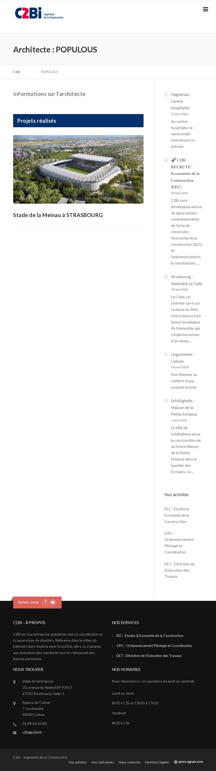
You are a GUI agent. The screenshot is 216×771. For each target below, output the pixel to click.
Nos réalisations (102, 762)
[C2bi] (39, 12)
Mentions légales (157, 762)
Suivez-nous (28, 602)
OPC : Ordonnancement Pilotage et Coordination (179, 542)
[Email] (53, 602)
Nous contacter (130, 762)
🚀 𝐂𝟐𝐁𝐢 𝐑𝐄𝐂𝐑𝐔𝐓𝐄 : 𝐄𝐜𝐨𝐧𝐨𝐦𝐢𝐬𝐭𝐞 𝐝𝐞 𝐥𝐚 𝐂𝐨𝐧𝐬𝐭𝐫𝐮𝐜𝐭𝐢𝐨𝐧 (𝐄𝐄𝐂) (185, 173)
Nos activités (78, 762)
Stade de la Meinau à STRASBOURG (58, 215)
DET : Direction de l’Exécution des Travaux (179, 570)
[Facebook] (45, 602)
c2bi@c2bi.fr (32, 732)
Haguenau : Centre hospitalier (181, 101)
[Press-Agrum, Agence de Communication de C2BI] (188, 762)
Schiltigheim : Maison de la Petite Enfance (184, 407)
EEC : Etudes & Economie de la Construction (176, 515)
